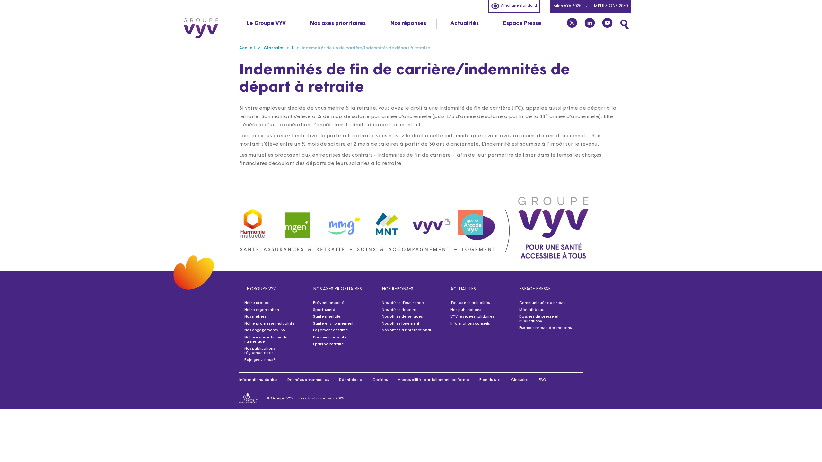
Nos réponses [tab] (408, 23)
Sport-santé (324, 310)
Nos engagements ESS (264, 330)
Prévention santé (329, 303)
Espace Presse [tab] (522, 23)
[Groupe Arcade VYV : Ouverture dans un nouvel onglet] (477, 222)
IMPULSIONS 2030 (610, 6)
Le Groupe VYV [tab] (266, 23)
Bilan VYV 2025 (567, 6)
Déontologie (350, 380)
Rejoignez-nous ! (259, 360)
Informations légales (258, 380)
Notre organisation (261, 310)
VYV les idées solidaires (472, 317)
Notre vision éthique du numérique (265, 340)
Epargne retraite (328, 344)
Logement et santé (330, 330)
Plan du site (490, 380)
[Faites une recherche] (624, 24)
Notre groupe (257, 303)
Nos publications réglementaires (259, 351)
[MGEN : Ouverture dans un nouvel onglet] (298, 222)
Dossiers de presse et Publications (539, 319)
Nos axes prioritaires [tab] (338, 23)
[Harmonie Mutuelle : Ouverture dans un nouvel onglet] (253, 222)
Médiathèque (532, 310)
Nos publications (465, 310)
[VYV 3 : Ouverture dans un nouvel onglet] (432, 222)
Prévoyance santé (330, 337)
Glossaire (520, 380)
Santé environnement (333, 324)
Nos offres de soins (399, 310)
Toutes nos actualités (470, 303)
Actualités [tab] (464, 23)
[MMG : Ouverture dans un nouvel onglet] (342, 222)
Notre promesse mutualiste (269, 324)
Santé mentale (327, 317)
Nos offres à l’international (406, 330)
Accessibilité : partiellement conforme (433, 380)
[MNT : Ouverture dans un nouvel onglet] (387, 222)
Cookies (380, 380)
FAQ (542, 380)
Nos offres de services (402, 317)
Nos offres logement (400, 324)
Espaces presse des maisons (545, 328)
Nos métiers (255, 317)
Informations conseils (470, 324)
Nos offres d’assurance (403, 303)
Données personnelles (308, 380)
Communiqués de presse (542, 303)
